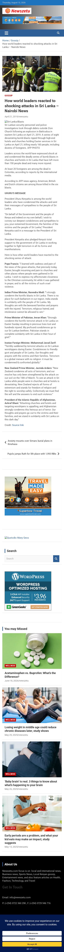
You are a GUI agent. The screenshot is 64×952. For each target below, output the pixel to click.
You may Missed (16, 629)
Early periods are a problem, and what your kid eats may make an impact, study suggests (31, 839)
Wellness (10, 666)
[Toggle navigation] (6, 33)
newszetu (23, 116)
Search (56, 558)
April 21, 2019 (11, 116)
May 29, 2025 (11, 735)
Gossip (9, 95)
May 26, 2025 (11, 789)
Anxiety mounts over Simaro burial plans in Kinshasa (30, 442)
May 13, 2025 (11, 847)
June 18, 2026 (11, 680)
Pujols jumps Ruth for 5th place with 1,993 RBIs (31, 453)
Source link (18, 425)
